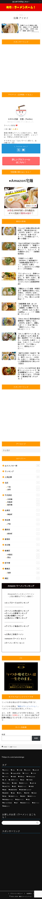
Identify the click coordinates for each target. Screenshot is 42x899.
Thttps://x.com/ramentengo (13, 757)
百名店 (35, 793)
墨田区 (21, 530)
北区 (21, 483)
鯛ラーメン (36, 802)
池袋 (23, 573)
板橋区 (22, 551)
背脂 (5, 796)
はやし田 (36, 770)
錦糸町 (22, 533)
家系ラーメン (24, 783)
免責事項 (29, 893)
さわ (13, 770)
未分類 (21, 545)
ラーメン (6, 776)
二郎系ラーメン (14, 780)
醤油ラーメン (20, 799)
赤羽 (22, 489)
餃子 (17, 802)
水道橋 (22, 499)
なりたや (28, 770)
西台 (22, 557)
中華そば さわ (31, 776)
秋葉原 (22, 502)
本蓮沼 (22, 555)
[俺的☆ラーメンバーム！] (21, 9)
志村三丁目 (7, 786)
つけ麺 (20, 770)
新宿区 (21, 539)
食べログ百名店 (8, 802)
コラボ (34, 773)
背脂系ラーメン (14, 796)
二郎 (5, 780)
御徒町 (22, 514)
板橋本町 (6, 793)
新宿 (15, 786)
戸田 (22, 524)
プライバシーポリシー (16, 893)
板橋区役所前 (13, 789)
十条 (22, 487)
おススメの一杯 (22, 466)
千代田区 (21, 495)
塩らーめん (7, 783)
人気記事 (22, 477)
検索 (3, 734)
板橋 (5, 789)
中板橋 (14, 776)
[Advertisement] (21, 67)
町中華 (21, 563)
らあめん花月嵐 (16, 773)
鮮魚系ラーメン (26, 802)
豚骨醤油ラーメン (8, 799)
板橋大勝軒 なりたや (26, 789)
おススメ (6, 770)
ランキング (21, 471)
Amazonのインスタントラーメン (21, 594)
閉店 (29, 799)
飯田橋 (22, 505)
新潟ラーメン (23, 786)
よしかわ (6, 773)
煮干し (20, 793)
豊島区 (22, 569)
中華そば (22, 776)
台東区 (21, 510)
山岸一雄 (33, 783)
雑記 (21, 578)
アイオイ (26, 773)
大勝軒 (15, 783)
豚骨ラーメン (32, 796)
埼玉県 (21, 520)
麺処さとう (7, 806)
